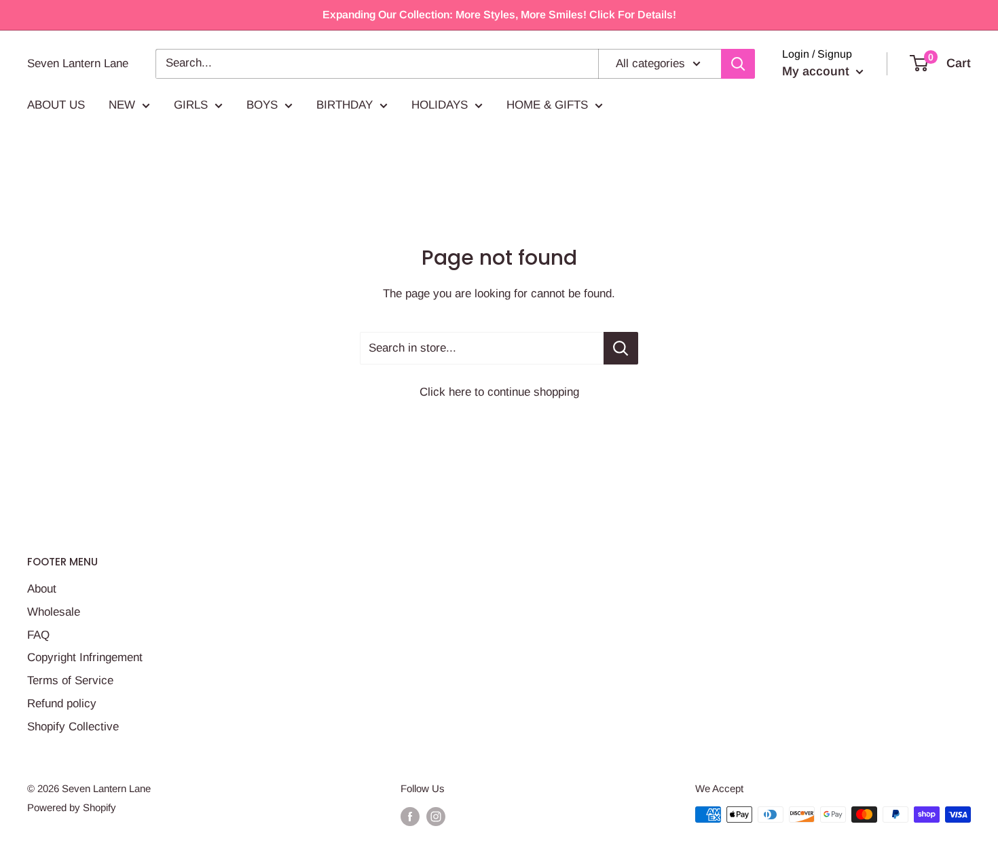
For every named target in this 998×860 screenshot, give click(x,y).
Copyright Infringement (85, 657)
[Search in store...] (621, 348)
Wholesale (53, 611)
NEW (122, 104)
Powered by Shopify (71, 807)
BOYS (262, 104)
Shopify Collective (73, 726)
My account (817, 71)
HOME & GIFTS (547, 104)
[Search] (738, 64)
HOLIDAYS (439, 104)
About (41, 588)
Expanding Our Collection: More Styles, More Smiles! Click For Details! (499, 14)
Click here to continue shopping (499, 392)
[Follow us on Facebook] (410, 816)
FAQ (38, 635)
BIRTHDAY (344, 104)
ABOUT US (56, 104)
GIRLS (191, 104)
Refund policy (61, 703)
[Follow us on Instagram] (435, 816)
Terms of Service (70, 680)
